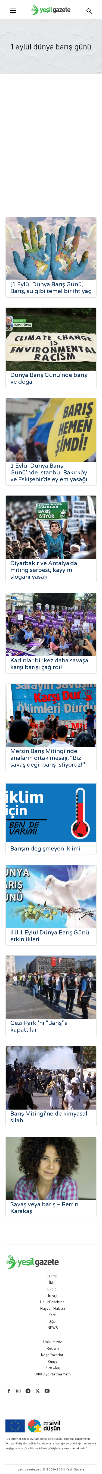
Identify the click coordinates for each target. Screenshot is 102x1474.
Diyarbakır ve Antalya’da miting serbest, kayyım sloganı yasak (43, 570)
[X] (37, 1391)
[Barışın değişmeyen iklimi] (51, 813)
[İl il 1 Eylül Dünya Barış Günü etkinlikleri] (51, 896)
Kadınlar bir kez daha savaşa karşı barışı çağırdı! (49, 664)
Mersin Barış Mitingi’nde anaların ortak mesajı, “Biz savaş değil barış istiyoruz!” (47, 758)
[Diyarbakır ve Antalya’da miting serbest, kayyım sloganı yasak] (51, 527)
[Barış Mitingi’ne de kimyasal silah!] (51, 1078)
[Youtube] (47, 1391)
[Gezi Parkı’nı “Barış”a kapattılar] (51, 987)
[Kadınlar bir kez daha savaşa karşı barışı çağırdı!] (51, 624)
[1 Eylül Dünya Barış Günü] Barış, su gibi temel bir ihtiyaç (50, 288)
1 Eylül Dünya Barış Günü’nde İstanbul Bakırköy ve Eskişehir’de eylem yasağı (48, 472)
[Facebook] (8, 1391)
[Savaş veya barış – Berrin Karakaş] (51, 1168)
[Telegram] (27, 1391)
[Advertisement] (51, 147)
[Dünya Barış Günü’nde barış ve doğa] (51, 339)
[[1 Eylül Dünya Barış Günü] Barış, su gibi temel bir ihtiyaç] (51, 248)
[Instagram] (18, 1391)
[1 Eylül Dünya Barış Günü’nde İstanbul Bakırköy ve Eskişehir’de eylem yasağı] (51, 430)
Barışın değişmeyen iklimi (45, 848)
